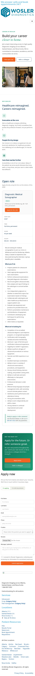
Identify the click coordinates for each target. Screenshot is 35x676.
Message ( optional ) (6, 544)
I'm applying (6, 488)
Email (2, 513)
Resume (3, 536)
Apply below (17, 460)
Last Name (4, 505)
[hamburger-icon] (32, 21)
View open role (8, 59)
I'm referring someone (17, 488)
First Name (4, 498)
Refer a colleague (24, 59)
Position (3, 527)
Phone (2, 520)
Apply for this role (12, 210)
